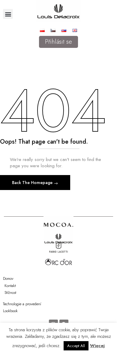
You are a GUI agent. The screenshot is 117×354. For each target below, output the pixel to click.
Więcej (97, 345)
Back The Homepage (33, 183)
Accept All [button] (76, 346)
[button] (8, 14)
